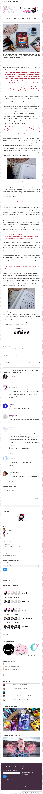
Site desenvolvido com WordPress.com (21, 789)
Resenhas (8, 18)
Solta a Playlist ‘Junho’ (6, 550)
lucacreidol (11, 427)
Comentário (36, 498)
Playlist (35, 18)
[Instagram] (24, 768)
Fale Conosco (21, 20)
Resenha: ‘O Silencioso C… (16, 664)
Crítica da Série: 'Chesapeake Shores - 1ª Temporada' (22, 699)
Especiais (28, 18)
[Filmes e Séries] (18, 786)
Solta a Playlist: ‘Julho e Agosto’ (8, 544)
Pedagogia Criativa (12, 385)
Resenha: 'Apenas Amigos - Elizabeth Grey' (20, 688)
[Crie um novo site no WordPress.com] (21, 1)
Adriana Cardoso (7, 664)
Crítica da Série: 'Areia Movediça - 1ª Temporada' (21, 692)
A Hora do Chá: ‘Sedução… (16, 674)
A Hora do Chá (11, 355)
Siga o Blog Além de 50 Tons (11, 560)
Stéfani (10, 404)
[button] (21, 608)
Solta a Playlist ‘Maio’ (6, 553)
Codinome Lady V (12, 65)
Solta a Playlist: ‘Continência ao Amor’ (9, 548)
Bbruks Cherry (12, 415)
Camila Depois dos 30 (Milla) (15, 375)
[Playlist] (25, 786)
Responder (11, 382)
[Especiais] (23, 786)
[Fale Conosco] (27, 786)
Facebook (5, 634)
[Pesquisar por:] (21, 506)
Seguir (5, 569)
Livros (23, 18)
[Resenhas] (15, 786)
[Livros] (20, 786)
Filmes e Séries (16, 18)
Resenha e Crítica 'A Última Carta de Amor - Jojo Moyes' (22, 695)
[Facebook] (22, 768)
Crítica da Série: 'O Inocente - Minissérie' (20, 684)
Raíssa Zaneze (18, 60)
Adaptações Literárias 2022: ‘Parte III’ (9, 555)
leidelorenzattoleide (13, 457)
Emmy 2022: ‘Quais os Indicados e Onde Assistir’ (11, 546)
